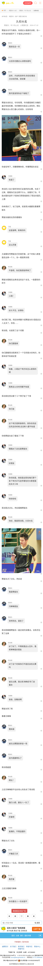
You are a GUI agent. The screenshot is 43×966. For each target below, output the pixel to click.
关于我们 (13, 946)
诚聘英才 (5, 946)
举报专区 (29, 946)
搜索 (38, 923)
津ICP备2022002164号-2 (8, 955)
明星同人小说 (13, 10)
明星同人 (11, 16)
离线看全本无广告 (19, 911)
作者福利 (17, 942)
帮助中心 (37, 946)
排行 (21, 935)
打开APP (28, 3)
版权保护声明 (39, 955)
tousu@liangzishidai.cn (18, 957)
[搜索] (35, 3)
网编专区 (21, 949)
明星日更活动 (23, 16)
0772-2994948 (37, 957)
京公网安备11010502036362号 (30, 960)
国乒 (16, 16)
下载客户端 (11, 952)
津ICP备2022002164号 (10, 960)
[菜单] (40, 3)
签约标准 (25, 942)
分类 (17, 935)
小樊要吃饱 (24, 25)
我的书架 (28, 935)
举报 (41, 911)
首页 (5, 10)
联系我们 (21, 946)
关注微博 (19, 952)
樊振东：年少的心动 (25, 10)
